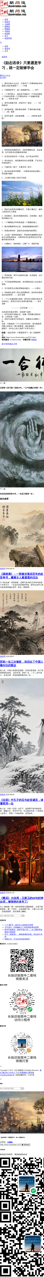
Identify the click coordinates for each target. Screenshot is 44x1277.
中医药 (7, 31)
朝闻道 (34, 340)
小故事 (7, 24)
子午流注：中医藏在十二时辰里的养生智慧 (22, 927)
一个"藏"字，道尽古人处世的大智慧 (19, 925)
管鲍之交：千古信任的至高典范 (17, 939)
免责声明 (8, 38)
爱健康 (7, 29)
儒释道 (7, 26)
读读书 (7, 22)
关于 (6, 36)
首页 (6, 19)
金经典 (7, 34)
